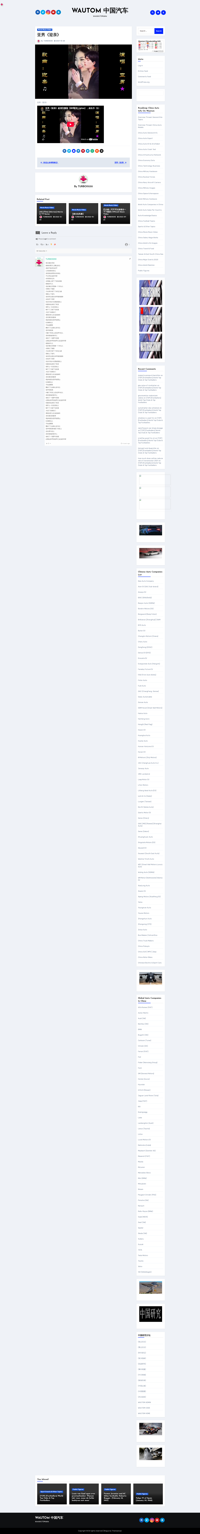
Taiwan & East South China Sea (150, 254)
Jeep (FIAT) (142, 1101)
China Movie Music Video (148, 232)
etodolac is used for (146, 418)
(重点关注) (142, 1347)
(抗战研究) (142, 1364)
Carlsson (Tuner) (144, 1040)
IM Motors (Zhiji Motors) (147, 757)
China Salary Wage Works (148, 238)
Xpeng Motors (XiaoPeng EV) (149, 897)
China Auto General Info (148, 133)
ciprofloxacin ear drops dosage (150, 428)
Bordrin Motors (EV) (146, 609)
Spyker (140, 1228)
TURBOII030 (48, 41)
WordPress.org (144, 82)
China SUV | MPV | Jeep (147, 952)
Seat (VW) (142, 1222)
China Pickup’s (144, 946)
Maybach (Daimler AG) (147, 1151)
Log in (140, 66)
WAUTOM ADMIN (144, 1402)
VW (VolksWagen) (144, 1272)
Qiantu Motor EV (144, 813)
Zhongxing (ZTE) (144, 924)
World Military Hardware (147, 199)
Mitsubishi (142, 1184)
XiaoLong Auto (144, 886)
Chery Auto (142, 642)
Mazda (140, 1162)
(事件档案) (142, 1369)
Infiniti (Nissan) (144, 1090)
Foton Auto (142, 680)
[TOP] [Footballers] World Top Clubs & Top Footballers (149, 400)
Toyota (140, 1261)
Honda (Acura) (144, 1079)
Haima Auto (142, 713)
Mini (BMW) (142, 1178)
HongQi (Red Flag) (145, 724)
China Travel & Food (146, 249)
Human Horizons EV (146, 746)
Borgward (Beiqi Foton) (147, 614)
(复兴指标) (142, 1358)
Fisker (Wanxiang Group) (147, 1063)
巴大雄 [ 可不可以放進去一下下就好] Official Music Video (114, 212)
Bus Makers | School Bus (147, 935)
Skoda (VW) (142, 1233)
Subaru (141, 1239)
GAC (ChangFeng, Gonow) (148, 691)
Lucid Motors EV (144, 1140)
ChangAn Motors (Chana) (148, 636)
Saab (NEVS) (143, 1217)
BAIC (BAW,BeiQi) (145, 598)
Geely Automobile (145, 697)
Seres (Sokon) (143, 831)
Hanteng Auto (143, 719)
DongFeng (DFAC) (145, 647)
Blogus (106, 1531)
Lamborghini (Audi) (145, 1123)
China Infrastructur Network (149, 155)
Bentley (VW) (143, 1024)
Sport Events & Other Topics (51, 1492)
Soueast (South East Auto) (148, 853)
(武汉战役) (142, 1397)
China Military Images (146, 188)
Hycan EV (142, 752)
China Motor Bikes (145, 957)
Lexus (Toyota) (144, 1129)
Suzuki (140, 1244)
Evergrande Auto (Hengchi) (149, 664)
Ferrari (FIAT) (143, 1051)
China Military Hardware (147, 171)
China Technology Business (149, 166)
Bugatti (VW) (143, 1035)
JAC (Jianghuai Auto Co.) (148, 763)
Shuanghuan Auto (145, 837)
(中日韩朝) (142, 1375)
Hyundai (141, 1085)
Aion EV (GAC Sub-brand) (148, 587)
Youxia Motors (143, 913)
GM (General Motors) (146, 1074)
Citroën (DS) (143, 1046)
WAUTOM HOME (144, 1413)
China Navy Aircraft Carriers (149, 182)
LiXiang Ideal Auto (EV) (147, 791)
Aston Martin (143, 1013)
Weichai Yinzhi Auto (146, 859)
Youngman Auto (144, 908)
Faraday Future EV (145, 669)
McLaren (141, 1167)
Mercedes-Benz (144, 1173)
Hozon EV (142, 730)
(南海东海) (142, 1380)
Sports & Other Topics (146, 227)
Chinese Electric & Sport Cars (150, 963)
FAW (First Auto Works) (147, 675)
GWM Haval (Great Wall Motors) (150, 708)
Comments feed (144, 77)
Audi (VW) (142, 1018)
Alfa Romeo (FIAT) (145, 1007)
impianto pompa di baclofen (149, 375)
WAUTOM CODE (144, 1408)
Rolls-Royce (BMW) (145, 1211)
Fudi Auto (142, 686)
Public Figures (143, 271)
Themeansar (117, 1531)
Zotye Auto (142, 930)
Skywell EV (142, 848)
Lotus (140, 1134)
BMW (140, 1029)
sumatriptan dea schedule (148, 408)
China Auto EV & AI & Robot (149, 144)
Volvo (140, 1266)
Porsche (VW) (143, 1200)
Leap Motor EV (143, 780)
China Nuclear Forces (146, 177)
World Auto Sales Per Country (150, 210)
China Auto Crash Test (147, 149)
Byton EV (141, 631)
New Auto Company (146, 581)
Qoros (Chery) (143, 818)
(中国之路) (142, 1386)
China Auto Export (145, 138)
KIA (139, 1107)
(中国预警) (142, 1391)
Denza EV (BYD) (144, 653)
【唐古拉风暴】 (77, 214)
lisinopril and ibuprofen (147, 448)
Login (45, 239)
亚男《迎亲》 (49, 35)
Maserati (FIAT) (144, 1156)
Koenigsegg (142, 1112)
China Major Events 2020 (148, 260)
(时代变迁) (142, 1353)
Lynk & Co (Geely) (145, 796)
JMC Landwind (144, 774)
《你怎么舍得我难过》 (50, 162)
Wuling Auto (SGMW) (146, 872)
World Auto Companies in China (150, 205)
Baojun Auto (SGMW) (146, 603)
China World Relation (146, 265)
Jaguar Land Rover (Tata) (148, 1096)
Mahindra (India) (144, 1145)
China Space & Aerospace (148, 193)
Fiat (139, 1057)
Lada (140, 1118)
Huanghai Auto (144, 735)
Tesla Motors (143, 1255)
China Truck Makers (146, 941)
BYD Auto (142, 625)
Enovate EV (142, 658)
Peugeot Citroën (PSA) (147, 1195)
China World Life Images (148, 243)
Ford (140, 1068)
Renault (141, 1206)
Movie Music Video (44, 30)
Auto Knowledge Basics (147, 216)
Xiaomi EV (142, 891)
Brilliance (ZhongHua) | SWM (149, 620)
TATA (140, 1250)
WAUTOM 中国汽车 (100, 11)
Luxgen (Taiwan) (144, 802)
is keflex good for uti (146, 438)
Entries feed (143, 71)
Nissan (140, 1189)
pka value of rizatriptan (147, 385)
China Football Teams (146, 221)
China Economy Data (146, 160)
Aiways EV (142, 592)
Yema (140, 902)
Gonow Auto (143, 702)
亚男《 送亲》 (120, 162)
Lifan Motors (143, 785)
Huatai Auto (143, 741)
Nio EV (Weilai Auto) (146, 807)
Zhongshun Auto (145, 919)
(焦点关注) (142, 1342)
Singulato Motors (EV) (146, 842)
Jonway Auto (143, 768)
